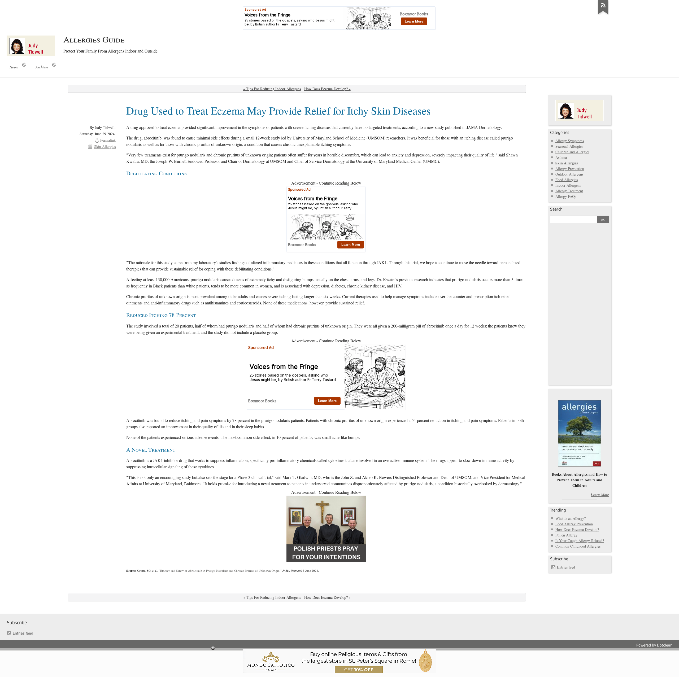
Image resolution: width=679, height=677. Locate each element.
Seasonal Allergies (569, 146)
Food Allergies (566, 179)
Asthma (561, 157)
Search (556, 209)
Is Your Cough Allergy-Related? (579, 540)
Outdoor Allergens (569, 174)
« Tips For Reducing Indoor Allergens (272, 88)
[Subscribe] (603, 14)
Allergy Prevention (569, 168)
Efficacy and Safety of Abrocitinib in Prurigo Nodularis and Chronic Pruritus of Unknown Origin (220, 571)
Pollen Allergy (566, 535)
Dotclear (664, 645)
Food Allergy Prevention (574, 523)
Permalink (108, 140)
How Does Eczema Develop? (577, 529)
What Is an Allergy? (570, 518)
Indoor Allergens (568, 185)
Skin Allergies (105, 146)
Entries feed (566, 567)
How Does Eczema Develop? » (327, 88)
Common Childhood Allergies (577, 546)
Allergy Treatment (569, 190)
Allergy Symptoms (569, 140)
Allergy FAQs (565, 196)
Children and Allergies (572, 151)
